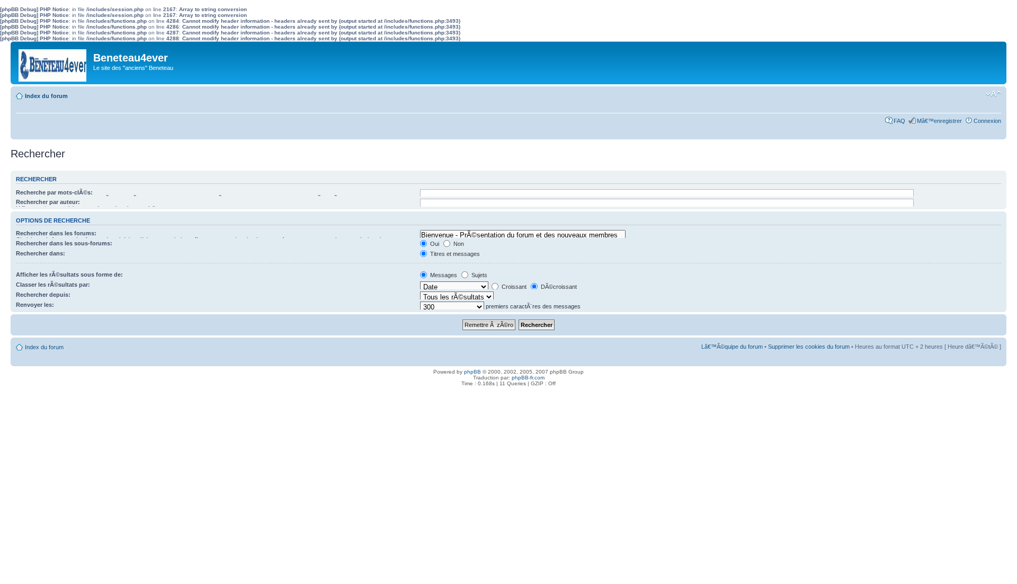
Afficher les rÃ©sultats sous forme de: (69, 274)
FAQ (899, 121)
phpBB (472, 372)
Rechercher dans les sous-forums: (64, 243)
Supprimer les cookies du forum (809, 346)
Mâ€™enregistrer (939, 121)
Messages (443, 275)
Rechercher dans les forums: (56, 233)
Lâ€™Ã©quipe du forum (732, 346)
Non (458, 244)
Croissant (513, 287)
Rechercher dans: (40, 253)
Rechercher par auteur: (48, 202)
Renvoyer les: (35, 305)
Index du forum (46, 96)
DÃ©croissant (558, 287)
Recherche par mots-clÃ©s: (54, 192)
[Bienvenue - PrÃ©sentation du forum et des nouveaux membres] (523, 235)
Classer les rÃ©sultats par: (53, 284)
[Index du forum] (53, 63)
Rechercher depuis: (43, 294)
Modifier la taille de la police (993, 94)
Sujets (478, 275)
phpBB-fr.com (528, 378)
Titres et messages (454, 254)
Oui (434, 244)
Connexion (987, 121)
